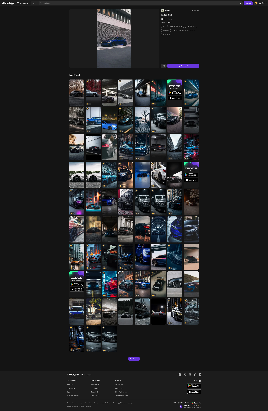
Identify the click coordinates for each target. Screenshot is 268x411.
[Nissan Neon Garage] (93, 202)
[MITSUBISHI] (76, 311)
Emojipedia (95, 384)
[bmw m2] (174, 120)
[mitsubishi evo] (109, 202)
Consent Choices (104, 403)
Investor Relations (73, 396)
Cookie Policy (93, 403)
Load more (134, 359)
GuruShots (94, 388)
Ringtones (118, 388)
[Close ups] (191, 284)
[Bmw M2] (93, 229)
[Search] (241, 3)
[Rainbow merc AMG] (158, 257)
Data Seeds (95, 396)
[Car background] (142, 120)
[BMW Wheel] (76, 175)
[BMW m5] (158, 147)
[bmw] (109, 147)
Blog (68, 392)
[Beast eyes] (191, 120)
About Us (70, 384)
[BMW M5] (76, 120)
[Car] (125, 202)
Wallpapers (119, 384)
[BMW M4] (191, 257)
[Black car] (76, 147)
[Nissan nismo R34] (93, 311)
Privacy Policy (83, 403)
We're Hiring (71, 388)
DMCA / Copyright (117, 403)
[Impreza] (142, 257)
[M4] (191, 202)
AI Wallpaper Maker (122, 396)
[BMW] (109, 93)
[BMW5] (191, 229)
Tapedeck (94, 392)
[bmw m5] (109, 120)
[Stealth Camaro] (174, 284)
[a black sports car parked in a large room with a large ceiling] (158, 229)
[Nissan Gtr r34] (76, 229)
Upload (248, 3)
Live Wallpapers (121, 392)
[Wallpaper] (174, 175)
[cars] (76, 93)
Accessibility (128, 403)
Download (184, 66)
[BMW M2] (109, 229)
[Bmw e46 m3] (142, 311)
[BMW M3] (142, 93)
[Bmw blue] (142, 175)
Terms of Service (72, 403)
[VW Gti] (125, 229)
